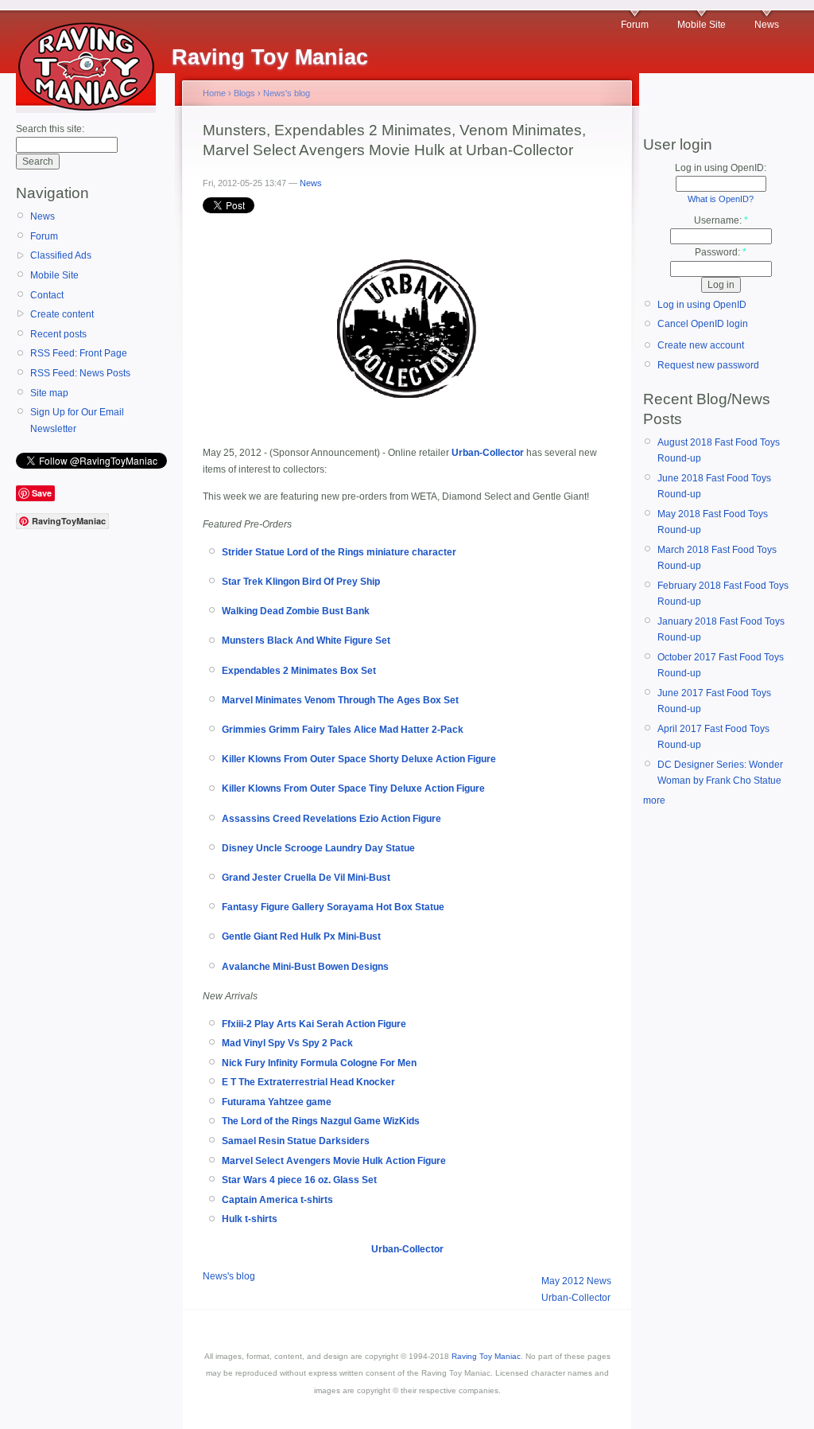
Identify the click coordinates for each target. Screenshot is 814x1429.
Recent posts (58, 334)
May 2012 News (576, 1281)
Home (214, 93)
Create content (62, 314)
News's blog (286, 93)
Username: (721, 220)
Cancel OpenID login (702, 323)
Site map (49, 393)
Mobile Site (701, 24)
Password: (720, 252)
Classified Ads (60, 255)
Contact (47, 295)
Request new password (708, 365)
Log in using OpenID (701, 304)
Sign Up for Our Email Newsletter (77, 420)
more (654, 800)
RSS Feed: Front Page (78, 353)
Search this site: (50, 128)
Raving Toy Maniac (486, 1356)
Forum (635, 24)
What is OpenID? (721, 199)
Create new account (700, 345)
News (766, 24)
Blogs (244, 93)
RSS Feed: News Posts (80, 373)
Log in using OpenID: (720, 167)
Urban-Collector (575, 1297)
